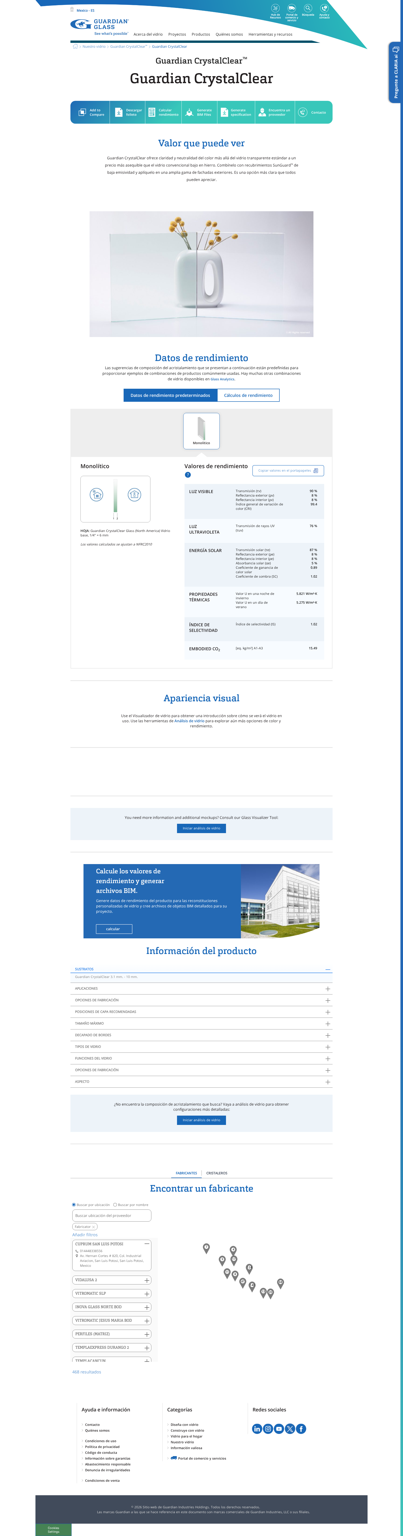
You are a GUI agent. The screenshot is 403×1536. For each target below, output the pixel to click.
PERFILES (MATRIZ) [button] (92, 1334)
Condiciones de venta (102, 1480)
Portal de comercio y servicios (202, 1458)
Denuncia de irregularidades (107, 1470)
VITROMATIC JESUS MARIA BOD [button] (103, 1320)
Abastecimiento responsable (108, 1464)
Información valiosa (186, 1448)
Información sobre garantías (107, 1458)
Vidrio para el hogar (186, 1436)
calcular (113, 928)
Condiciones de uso (100, 1441)
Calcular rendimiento (169, 112)
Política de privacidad (102, 1446)
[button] (252, 1287)
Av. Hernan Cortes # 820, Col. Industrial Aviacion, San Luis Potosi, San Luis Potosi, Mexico (112, 1260)
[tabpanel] (201, 1279)
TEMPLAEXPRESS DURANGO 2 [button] (102, 1347)
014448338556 (91, 1251)
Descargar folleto (134, 112)
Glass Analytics (222, 379)
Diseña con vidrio (184, 1424)
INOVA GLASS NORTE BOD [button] (98, 1306)
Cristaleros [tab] (216, 1173)
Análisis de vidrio (189, 720)
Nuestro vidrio (182, 1442)
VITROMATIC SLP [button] (90, 1293)
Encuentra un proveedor (279, 112)
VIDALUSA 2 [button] (86, 1279)
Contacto (318, 112)
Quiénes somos (97, 1430)
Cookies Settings (53, 1529)
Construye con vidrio (187, 1430)
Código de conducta (101, 1452)
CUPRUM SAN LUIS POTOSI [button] (99, 1244)
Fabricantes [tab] (186, 1173)
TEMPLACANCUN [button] (90, 1361)
